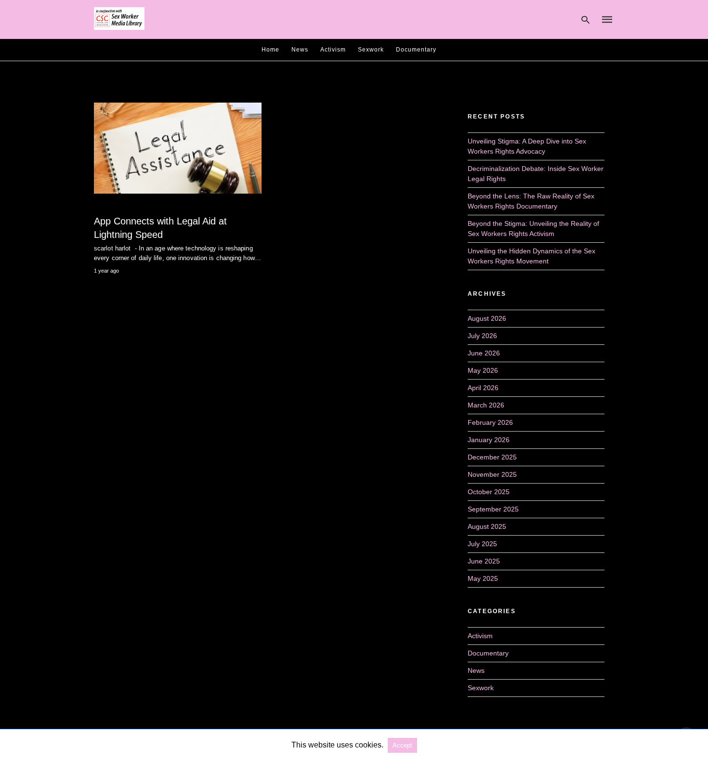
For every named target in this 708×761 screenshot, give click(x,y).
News (299, 49)
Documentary (416, 49)
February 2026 (490, 422)
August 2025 (487, 526)
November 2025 (492, 474)
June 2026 (484, 353)
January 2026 (489, 440)
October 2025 (489, 492)
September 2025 (493, 509)
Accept (402, 745)
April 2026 (483, 388)
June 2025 (484, 561)
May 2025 (483, 578)
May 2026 (483, 370)
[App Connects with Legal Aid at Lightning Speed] (178, 148)
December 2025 (492, 457)
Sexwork (371, 49)
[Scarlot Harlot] (119, 18)
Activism (333, 49)
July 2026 (482, 336)
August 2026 (487, 318)
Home (270, 49)
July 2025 (482, 544)
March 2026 (486, 405)
